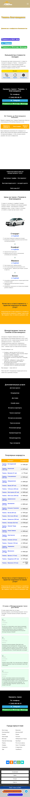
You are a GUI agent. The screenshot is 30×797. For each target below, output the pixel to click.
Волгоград (5, 730)
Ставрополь (19, 747)
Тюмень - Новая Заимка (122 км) (9, 531)
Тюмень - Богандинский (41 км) (9, 464)
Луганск (18, 736)
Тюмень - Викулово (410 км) (10, 563)
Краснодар (5, 736)
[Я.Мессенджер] (22, 762)
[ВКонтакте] (7, 762)
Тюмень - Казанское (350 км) (10, 519)
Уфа (3, 749)
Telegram (7, 43)
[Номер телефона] (12, 791)
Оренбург (18, 741)
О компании (15, 771)
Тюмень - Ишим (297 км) (9, 485)
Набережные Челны (21, 738)
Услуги (15, 778)
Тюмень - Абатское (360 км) (10, 495)
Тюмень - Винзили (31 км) (9, 473)
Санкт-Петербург (20, 745)
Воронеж (18, 730)
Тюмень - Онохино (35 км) (9, 539)
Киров (17, 734)
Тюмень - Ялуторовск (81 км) (10, 492)
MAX (17, 39)
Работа (15, 782)
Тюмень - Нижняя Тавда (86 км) (9, 526)
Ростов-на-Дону (20, 743)
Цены (15, 775)
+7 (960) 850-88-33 (9, 34)
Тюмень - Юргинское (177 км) (8, 551)
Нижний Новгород (7, 741)
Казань (4, 734)
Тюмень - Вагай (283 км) (9, 512)
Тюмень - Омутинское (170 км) (8, 536)
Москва (4, 738)
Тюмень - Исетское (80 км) (10, 516)
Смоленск (4, 747)
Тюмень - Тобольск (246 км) (10, 489)
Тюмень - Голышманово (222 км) (9, 477)
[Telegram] (15, 762)
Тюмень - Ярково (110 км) (9, 555)
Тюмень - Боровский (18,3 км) (8, 469)
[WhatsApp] (18, 762)
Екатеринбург (6, 732)
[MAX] (15, 794)
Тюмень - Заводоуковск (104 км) (9, 481)
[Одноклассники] (11, 762)
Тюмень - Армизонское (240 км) (8, 499)
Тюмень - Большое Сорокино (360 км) (10, 508)
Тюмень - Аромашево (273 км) (8, 504)
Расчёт (15, 71)
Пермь (4, 743)
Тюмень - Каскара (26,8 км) (10, 522)
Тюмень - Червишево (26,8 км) (8, 547)
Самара (4, 745)
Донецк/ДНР (19, 732)
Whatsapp (23, 47)
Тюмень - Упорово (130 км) (10, 543)
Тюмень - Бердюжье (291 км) (10, 559)
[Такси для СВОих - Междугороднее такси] (7, 4)
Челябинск (19, 749)
